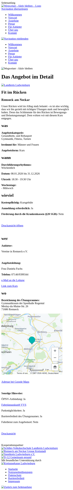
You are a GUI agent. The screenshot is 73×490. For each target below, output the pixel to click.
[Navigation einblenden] (14, 38)
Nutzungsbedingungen (20, 472)
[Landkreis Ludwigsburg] (15, 85)
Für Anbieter (15, 26)
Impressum (14, 481)
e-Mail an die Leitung (12, 280)
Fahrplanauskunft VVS (13, 404)
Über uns (13, 29)
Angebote (13, 20)
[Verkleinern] (55, 357)
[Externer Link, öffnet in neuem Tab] (29, 448)
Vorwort (12, 17)
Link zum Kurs (9, 286)
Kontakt (12, 32)
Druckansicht (8, 433)
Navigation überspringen (14, 8)
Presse (11, 23)
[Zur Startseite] (21, 5)
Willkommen (15, 14)
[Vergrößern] (55, 350)
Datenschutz (14, 475)
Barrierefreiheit (16, 478)
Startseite (13, 469)
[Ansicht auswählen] (55, 367)
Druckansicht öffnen (12, 225)
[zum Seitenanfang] (16, 487)
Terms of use (22, 373)
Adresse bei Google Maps (15, 381)
